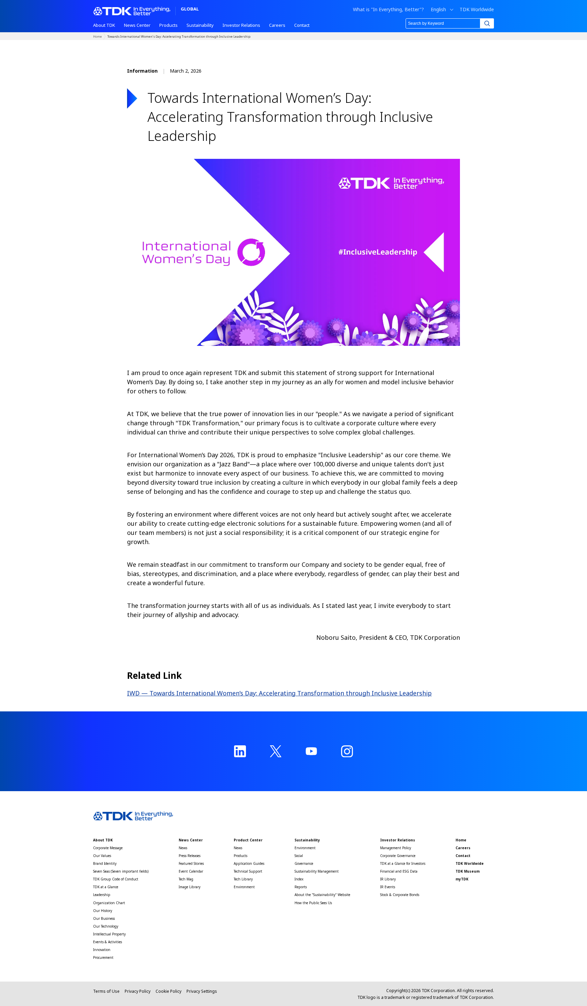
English (438, 9)
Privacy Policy (137, 991)
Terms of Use (106, 991)
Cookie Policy (168, 991)
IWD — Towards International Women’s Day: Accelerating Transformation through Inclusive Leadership (279, 693)
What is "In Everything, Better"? (388, 9)
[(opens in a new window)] (240, 751)
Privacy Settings (201, 991)
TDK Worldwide (477, 9)
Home (97, 36)
